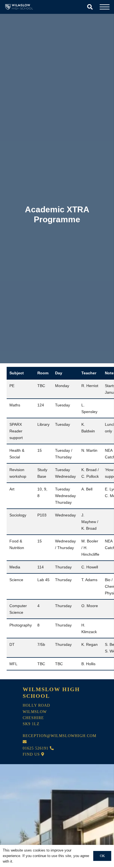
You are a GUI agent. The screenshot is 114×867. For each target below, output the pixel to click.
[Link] (19, 7)
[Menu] (104, 7)
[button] (90, 7)
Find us (32, 754)
